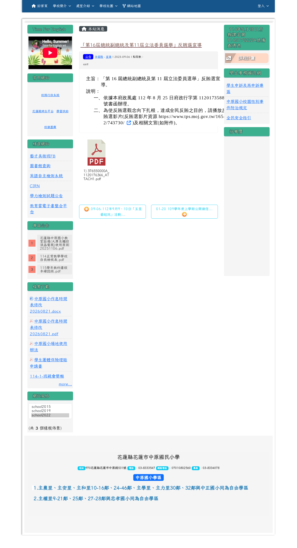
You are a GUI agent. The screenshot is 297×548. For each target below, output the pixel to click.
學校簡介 (60, 6)
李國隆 (99, 56)
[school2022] (50, 415)
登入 (261, 6)
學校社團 (106, 6)
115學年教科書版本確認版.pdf (53, 269)
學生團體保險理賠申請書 (48, 363)
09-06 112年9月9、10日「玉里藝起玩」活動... (116, 211)
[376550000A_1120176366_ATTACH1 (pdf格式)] (96, 152)
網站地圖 (134, 6)
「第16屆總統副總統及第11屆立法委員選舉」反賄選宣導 (141, 44)
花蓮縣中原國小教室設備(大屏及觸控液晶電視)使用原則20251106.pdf (54, 243)
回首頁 (42, 6)
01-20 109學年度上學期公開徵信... (184, 209)
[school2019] (50, 411)
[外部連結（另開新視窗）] (128, 122)
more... (65, 384)
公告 (88, 56)
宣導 (109, 56)
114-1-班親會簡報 (47, 376)
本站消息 (96, 29)
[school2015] (50, 407)
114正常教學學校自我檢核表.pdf (53, 257)
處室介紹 (83, 6)
